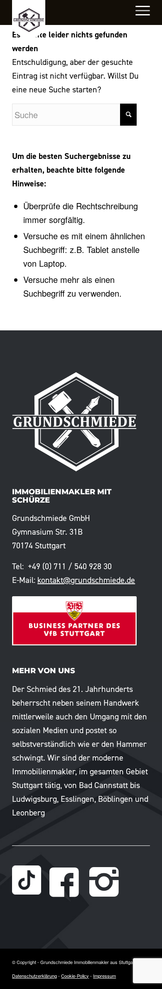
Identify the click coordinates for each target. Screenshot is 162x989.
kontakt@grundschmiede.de (86, 580)
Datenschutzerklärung (34, 975)
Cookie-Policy (75, 975)
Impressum (104, 975)
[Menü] (138, 10)
